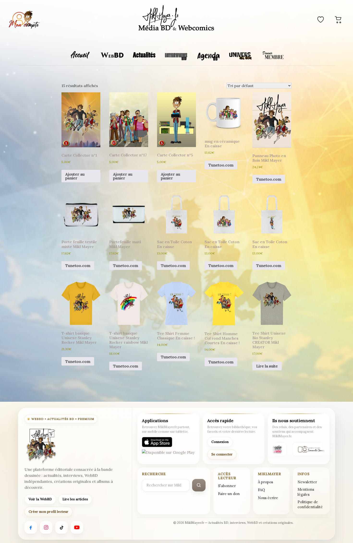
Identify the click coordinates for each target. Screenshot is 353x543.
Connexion (220, 442)
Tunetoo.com (220, 165)
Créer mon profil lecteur (48, 511)
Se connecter (222, 454)
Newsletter (307, 482)
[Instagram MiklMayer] (46, 527)
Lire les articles (75, 499)
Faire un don (229, 493)
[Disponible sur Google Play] (168, 454)
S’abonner (227, 486)
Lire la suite (267, 366)
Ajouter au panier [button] (75, 176)
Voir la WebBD (40, 499)
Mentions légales (306, 492)
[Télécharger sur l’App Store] (157, 442)
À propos (265, 482)
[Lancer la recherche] (199, 485)
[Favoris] (320, 19)
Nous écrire (268, 498)
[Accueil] (176, 18)
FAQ (261, 490)
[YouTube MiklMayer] (77, 527)
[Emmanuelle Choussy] (310, 449)
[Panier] (338, 19)
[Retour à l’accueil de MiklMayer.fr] (40, 446)
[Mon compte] (24, 19)
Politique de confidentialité (310, 504)
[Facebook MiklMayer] (30, 527)
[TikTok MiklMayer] (61, 527)
